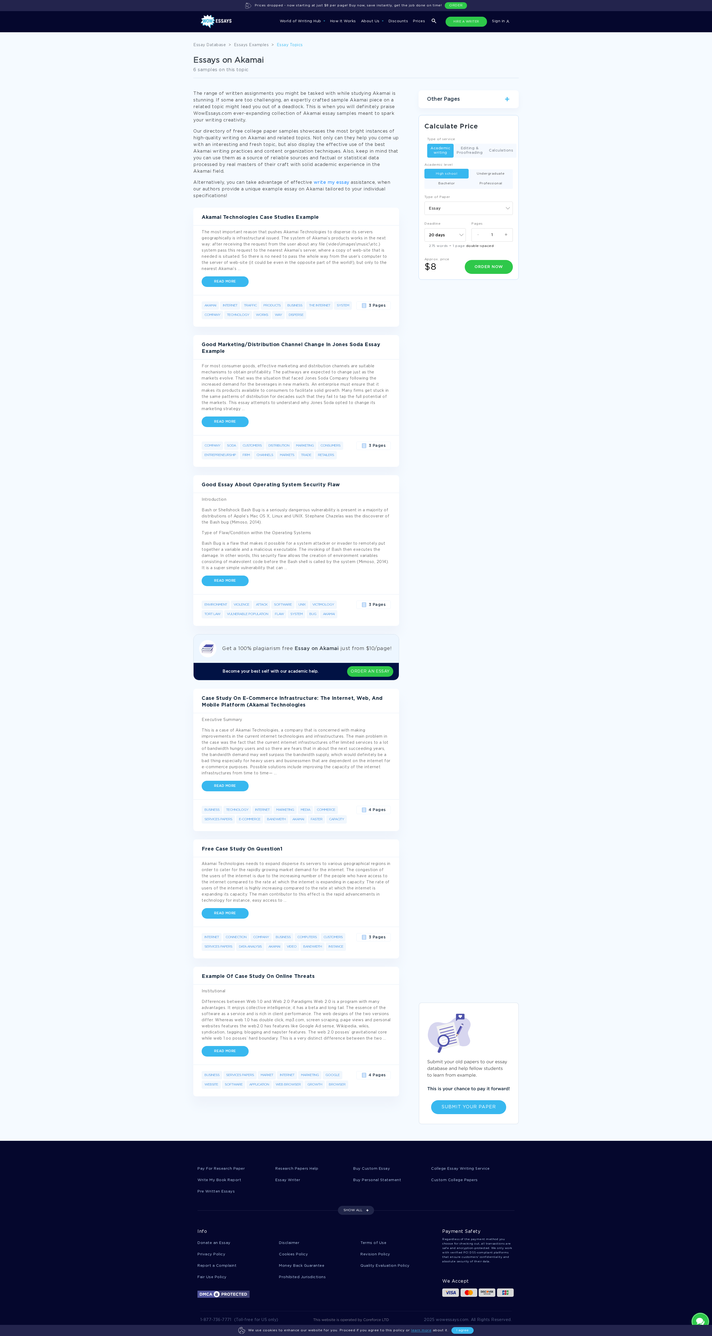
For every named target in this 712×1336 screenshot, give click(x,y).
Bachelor (446, 183)
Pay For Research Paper (221, 1168)
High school (447, 173)
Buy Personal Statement (377, 1180)
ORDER (456, 5)
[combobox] (468, 208)
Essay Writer (287, 1180)
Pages (477, 223)
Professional (490, 183)
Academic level (438, 164)
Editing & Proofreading (470, 150)
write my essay (331, 182)
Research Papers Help (296, 1168)
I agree (462, 1330)
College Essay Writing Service (460, 1168)
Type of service (441, 139)
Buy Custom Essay (371, 1168)
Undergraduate (491, 173)
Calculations (501, 150)
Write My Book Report (219, 1180)
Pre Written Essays (216, 1191)
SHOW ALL (352, 1210)
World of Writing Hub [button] (301, 21)
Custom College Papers (454, 1180)
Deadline (432, 223)
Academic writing (440, 150)
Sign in (499, 21)
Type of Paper (437, 197)
